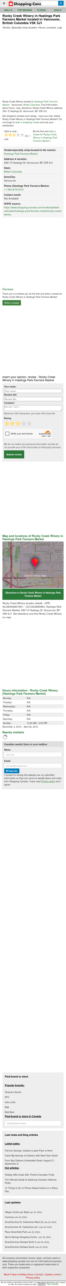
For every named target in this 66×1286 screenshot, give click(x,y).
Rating (7, 418)
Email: (7, 760)
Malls (8, 10)
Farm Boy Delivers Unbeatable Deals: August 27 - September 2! (30, 1162)
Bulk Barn (10, 1112)
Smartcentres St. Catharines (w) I (28, 1226)
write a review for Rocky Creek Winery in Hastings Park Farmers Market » (45, 136)
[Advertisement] (33, 64)
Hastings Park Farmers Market (21, 153)
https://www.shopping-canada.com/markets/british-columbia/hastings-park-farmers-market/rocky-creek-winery (33, 210)
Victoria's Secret (13, 1092)
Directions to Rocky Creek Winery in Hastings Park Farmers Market (33, 594)
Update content (53, 1274)
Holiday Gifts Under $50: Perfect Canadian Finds (29, 1174)
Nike (7, 1107)
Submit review (14, 454)
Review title (10, 394)
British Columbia (31, 104)
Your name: (10, 386)
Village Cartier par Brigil (23, 1212)
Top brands (24, 10)
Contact (39, 1274)
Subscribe (13, 770)
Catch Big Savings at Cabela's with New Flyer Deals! (31, 1155)
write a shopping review (27, 122)
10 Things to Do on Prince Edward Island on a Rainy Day (31, 1189)
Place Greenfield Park (22, 1231)
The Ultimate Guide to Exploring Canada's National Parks (30, 1181)
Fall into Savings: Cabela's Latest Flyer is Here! (29, 1150)
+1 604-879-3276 (14, 189)
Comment (9, 402)
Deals (58, 10)
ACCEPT (41, 1284)
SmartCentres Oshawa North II (27, 1242)
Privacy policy (48, 781)
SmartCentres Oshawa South (26, 1246)
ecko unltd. (10, 1102)
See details (52, 1284)
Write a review (11, 302)
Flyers (41, 10)
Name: (7, 749)
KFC (7, 1097)
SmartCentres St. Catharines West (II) (31, 1222)
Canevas (16, 1217)
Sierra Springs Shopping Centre (28, 1237)
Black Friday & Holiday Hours (18, 1274)
